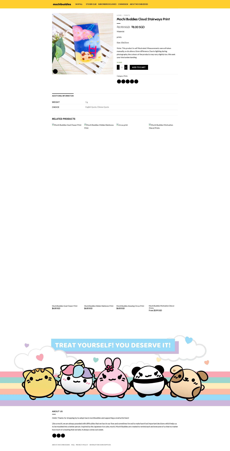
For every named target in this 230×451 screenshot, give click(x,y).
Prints (127, 15)
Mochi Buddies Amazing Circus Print (130, 306)
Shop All (78, 4)
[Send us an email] (63, 436)
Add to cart (139, 67)
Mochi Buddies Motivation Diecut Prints (161, 307)
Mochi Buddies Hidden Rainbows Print (98, 306)
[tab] (63, 95)
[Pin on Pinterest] (132, 81)
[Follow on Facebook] (54, 436)
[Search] (169, 4)
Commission (123, 4)
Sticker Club (91, 4)
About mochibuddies (139, 4)
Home (119, 15)
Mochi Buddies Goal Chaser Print (64, 306)
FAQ (72, 445)
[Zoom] (55, 71)
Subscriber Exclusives (107, 4)
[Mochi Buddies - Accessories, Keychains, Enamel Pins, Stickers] (62, 4)
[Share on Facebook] (119, 81)
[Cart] (176, 4)
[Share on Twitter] (123, 81)
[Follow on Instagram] (59, 436)
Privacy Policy (82, 445)
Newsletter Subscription (100, 445)
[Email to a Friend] (128, 81)
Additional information (63, 96)
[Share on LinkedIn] (136, 81)
